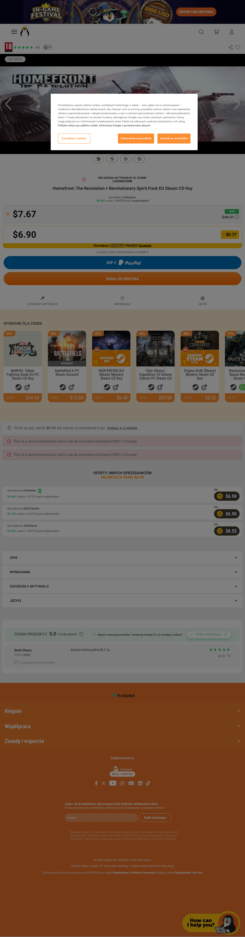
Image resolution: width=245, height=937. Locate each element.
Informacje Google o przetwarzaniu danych (124, 125)
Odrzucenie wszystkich (136, 138)
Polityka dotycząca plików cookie (78, 125)
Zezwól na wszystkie (174, 138)
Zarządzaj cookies (74, 138)
